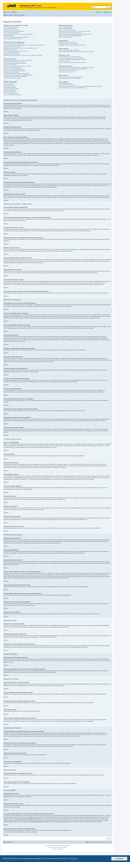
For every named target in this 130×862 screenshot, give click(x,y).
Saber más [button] (73, 858)
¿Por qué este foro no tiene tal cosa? (67, 84)
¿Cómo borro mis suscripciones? (66, 71)
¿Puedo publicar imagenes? (10, 87)
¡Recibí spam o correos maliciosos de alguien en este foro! (72, 45)
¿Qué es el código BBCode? (10, 82)
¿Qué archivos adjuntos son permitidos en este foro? (71, 76)
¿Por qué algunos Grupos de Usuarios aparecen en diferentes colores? (75, 34)
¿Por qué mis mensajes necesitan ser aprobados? (15, 76)
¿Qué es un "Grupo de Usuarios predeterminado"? (70, 35)
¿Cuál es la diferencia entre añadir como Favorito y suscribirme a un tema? (76, 67)
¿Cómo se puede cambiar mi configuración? (14, 43)
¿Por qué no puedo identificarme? (11, 32)
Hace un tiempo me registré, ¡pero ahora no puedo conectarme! (18, 34)
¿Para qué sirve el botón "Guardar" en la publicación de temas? (18, 75)
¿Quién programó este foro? (65, 83)
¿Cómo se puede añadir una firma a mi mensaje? (15, 63)
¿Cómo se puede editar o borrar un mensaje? (14, 61)
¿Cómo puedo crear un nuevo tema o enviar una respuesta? (18, 60)
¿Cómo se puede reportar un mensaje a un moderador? (16, 73)
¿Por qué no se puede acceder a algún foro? (14, 69)
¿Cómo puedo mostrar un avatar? (11, 52)
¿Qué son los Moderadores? (65, 28)
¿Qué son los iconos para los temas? (12, 94)
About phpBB (18, 797)
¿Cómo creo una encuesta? (10, 64)
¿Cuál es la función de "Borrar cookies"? (13, 38)
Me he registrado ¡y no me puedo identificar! (14, 31)
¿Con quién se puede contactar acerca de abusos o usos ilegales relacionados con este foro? (80, 86)
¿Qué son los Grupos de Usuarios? (67, 29)
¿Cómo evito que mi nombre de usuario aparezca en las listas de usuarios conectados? (24, 45)
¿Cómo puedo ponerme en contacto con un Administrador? (72, 87)
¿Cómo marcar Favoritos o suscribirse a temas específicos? (73, 69)
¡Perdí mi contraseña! (9, 35)
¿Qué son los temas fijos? (10, 91)
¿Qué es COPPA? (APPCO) (10, 28)
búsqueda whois (21, 817)
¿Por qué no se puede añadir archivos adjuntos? (15, 70)
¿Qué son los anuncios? (9, 90)
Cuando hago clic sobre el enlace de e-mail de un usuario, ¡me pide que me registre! (23, 55)
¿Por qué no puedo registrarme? (11, 29)
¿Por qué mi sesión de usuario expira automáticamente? (17, 37)
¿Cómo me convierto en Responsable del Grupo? (70, 32)
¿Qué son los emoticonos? (10, 85)
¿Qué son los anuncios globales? (11, 88)
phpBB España (63, 847)
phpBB (70, 251)
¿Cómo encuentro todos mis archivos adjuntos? (70, 78)
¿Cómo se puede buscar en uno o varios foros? (70, 56)
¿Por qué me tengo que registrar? (11, 27)
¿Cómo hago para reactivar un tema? (12, 78)
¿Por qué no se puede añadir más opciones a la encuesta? (17, 66)
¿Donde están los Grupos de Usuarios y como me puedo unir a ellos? (75, 31)
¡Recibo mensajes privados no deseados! (68, 43)
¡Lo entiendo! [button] (119, 858)
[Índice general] (11, 6)
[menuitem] (15, 12)
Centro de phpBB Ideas (77, 805)
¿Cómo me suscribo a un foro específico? (68, 70)
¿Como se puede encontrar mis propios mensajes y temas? (72, 62)
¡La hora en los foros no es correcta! (12, 46)
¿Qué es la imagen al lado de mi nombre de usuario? (16, 51)
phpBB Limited (65, 795)
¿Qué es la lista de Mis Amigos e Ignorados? (69, 50)
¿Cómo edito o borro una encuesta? (12, 67)
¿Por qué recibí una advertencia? (11, 72)
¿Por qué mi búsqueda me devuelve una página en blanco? (72, 59)
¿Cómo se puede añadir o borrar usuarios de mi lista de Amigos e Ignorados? (76, 51)
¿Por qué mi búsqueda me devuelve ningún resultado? (71, 58)
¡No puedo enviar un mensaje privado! (67, 42)
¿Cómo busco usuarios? (64, 61)
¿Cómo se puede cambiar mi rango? (12, 54)
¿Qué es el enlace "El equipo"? (66, 37)
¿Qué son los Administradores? (66, 27)
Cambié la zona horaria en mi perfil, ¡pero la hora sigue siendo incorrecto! (20, 48)
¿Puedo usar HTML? (8, 84)
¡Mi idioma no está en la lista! (10, 49)
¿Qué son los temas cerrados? (11, 93)
